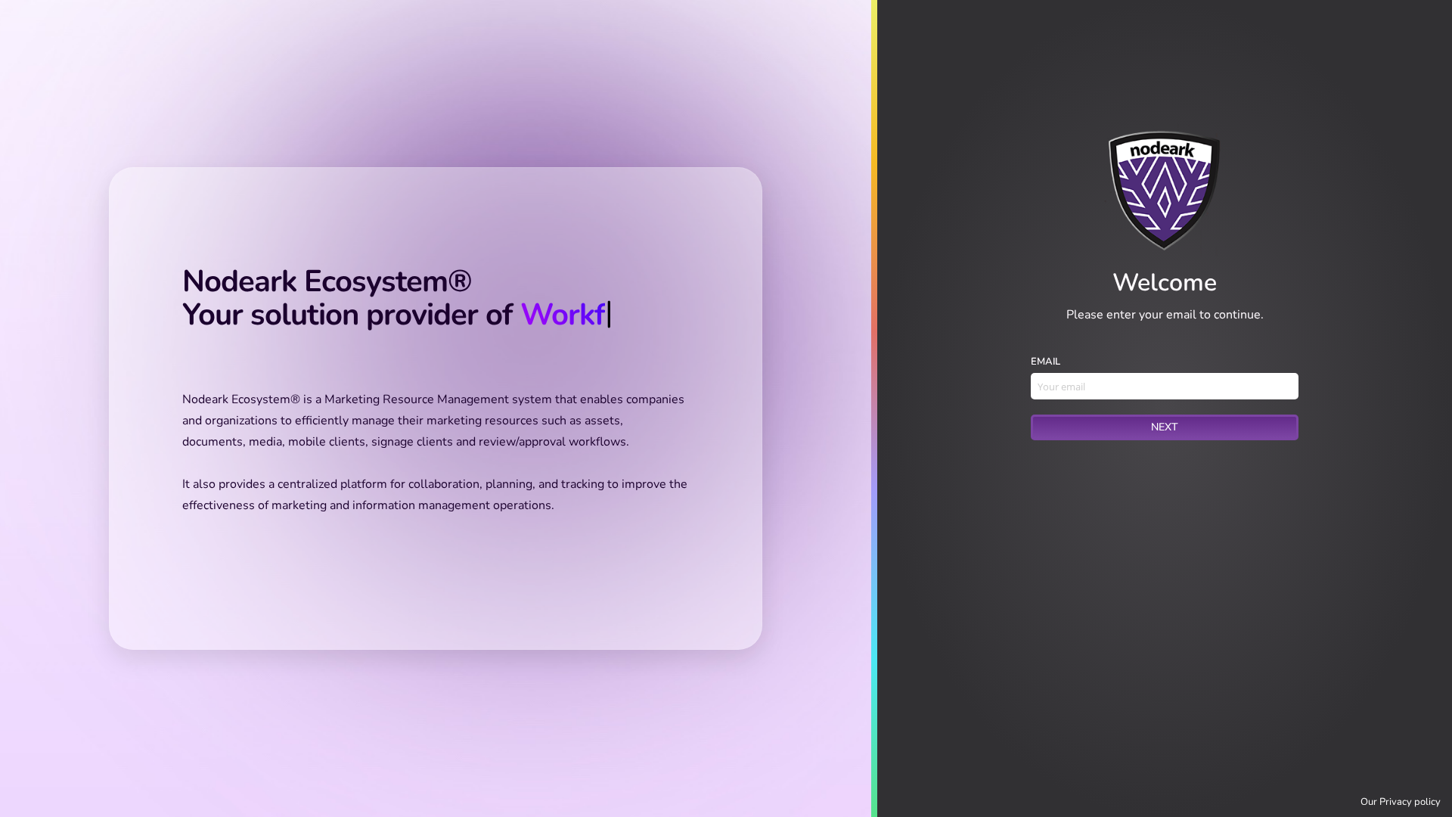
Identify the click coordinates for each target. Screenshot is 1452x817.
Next (1164, 427)
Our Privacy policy (1400, 802)
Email (1045, 361)
